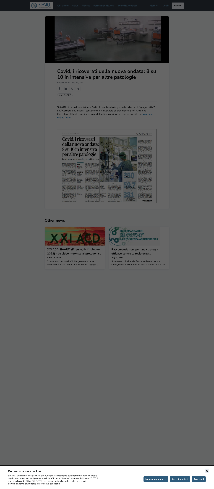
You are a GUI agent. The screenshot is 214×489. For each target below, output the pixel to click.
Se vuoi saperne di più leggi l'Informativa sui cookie (34, 483)
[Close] (207, 471)
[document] (107, 477)
